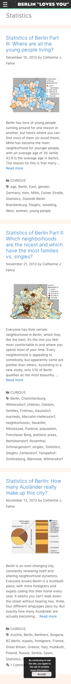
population (48, 429)
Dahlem (48, 405)
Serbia (36, 653)
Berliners (41, 635)
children (33, 405)
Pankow (31, 429)
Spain (48, 653)
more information (40, 670)
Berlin (22, 187)
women (21, 211)
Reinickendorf (17, 441)
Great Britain (16, 647)
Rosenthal (37, 441)
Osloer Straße (52, 193)
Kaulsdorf (42, 411)
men (25, 193)
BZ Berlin (13, 641)
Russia (24, 653)
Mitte (35, 193)
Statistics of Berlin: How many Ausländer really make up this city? (33, 487)
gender (43, 187)
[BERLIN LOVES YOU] (43, 4)
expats (27, 641)
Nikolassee (14, 429)
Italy (44, 647)
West (10, 211)
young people (40, 211)
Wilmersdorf (53, 459)
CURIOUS (18, 180)
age (13, 187)
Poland (11, 653)
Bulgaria (56, 635)
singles (37, 447)
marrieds (13, 417)
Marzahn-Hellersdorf (38, 417)
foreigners (43, 641)
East (32, 187)
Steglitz (34, 205)
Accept (42, 674)
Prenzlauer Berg (18, 435)
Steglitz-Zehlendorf (21, 453)
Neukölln (39, 423)
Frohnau (26, 411)
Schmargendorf (18, 447)
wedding (49, 205)
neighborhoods (18, 423)
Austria (16, 635)
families (12, 411)
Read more (14, 168)
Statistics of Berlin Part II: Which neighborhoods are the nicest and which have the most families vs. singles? (35, 244)
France (58, 641)
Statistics (13, 199)
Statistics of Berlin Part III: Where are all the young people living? (32, 44)
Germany (13, 193)
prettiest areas (44, 435)
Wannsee (34, 459)
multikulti (57, 647)
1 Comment (19, 665)
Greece (33, 647)
